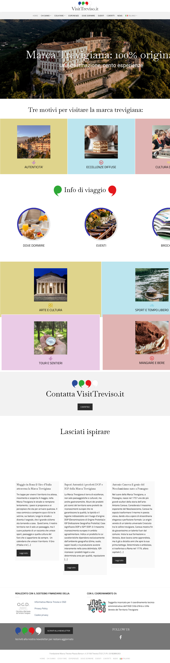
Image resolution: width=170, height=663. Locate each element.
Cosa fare (59, 15)
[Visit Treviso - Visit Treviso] (85, 6)
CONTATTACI (85, 406)
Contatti (110, 15)
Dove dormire (88, 15)
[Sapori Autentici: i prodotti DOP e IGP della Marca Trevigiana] (85, 459)
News (119, 15)
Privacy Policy (41, 608)
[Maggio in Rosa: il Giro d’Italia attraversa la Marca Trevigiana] (37, 459)
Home (35, 15)
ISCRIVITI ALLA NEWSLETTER (58, 630)
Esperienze (73, 15)
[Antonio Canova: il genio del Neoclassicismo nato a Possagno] (133, 459)
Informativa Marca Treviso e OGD (50, 602)
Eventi (101, 15)
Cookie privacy (41, 615)
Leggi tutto (23, 553)
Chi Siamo (45, 15)
